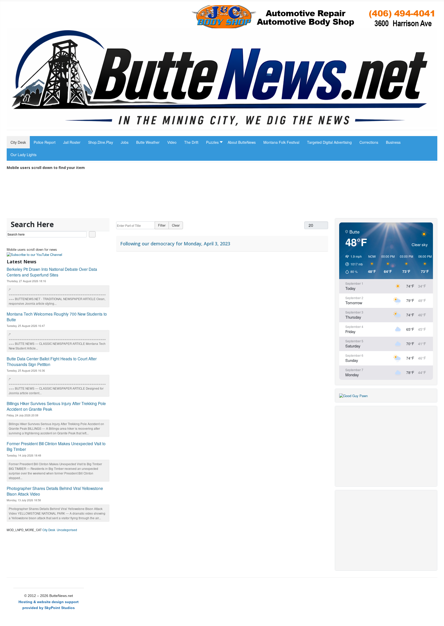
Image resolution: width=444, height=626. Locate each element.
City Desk (48, 530)
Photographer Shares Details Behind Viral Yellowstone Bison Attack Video (55, 491)
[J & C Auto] (314, 16)
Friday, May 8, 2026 (242, 214)
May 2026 (41, 214)
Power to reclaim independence (122, 214)
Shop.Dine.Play (52, 207)
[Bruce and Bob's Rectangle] (353, 395)
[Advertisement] (386, 446)
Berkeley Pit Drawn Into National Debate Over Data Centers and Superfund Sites (52, 272)
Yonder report (244, 207)
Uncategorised (67, 530)
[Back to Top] (438, 620)
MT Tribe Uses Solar (122, 207)
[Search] (92, 234)
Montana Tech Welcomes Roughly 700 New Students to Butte (57, 316)
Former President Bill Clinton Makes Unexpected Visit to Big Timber (56, 446)
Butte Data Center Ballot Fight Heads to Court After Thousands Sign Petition (52, 361)
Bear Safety (177, 207)
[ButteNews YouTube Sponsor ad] (34, 254)
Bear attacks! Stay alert (180, 214)
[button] (213, 142)
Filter (161, 225)
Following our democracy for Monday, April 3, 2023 (175, 243)
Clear (176, 225)
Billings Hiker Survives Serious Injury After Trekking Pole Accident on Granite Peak (56, 406)
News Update (307, 207)
